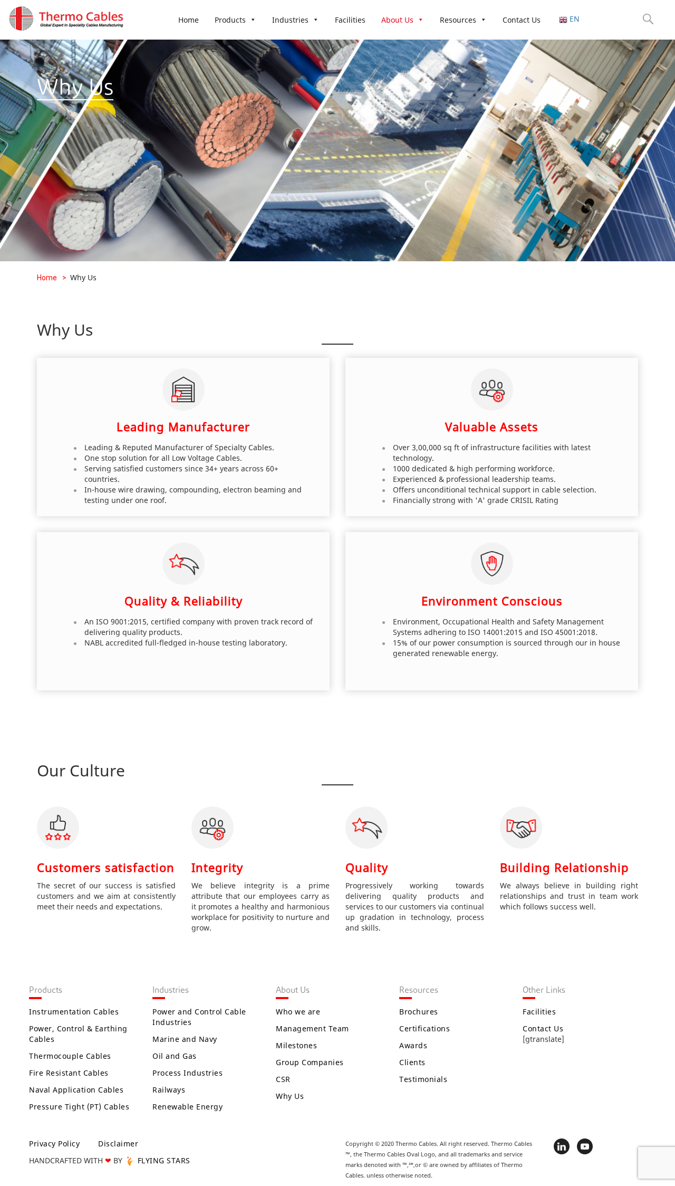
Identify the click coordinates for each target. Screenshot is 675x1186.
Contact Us (522, 20)
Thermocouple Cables (70, 1056)
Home (188, 20)
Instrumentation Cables (74, 1012)
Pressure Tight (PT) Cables (79, 1107)
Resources (458, 20)
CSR (283, 1079)
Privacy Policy (54, 1143)
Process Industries (187, 1073)
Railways (168, 1090)
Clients (412, 1062)
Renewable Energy (187, 1107)
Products (230, 20)
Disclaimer (118, 1143)
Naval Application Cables (76, 1090)
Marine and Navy (184, 1039)
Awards (413, 1045)
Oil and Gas (174, 1056)
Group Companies (310, 1062)
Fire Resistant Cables (69, 1073)
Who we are (298, 1012)
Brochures (418, 1012)
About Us (397, 20)
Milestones (296, 1045)
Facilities (350, 20)
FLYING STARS (162, 1160)
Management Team (312, 1028)
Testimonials (423, 1079)
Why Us (290, 1096)
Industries (290, 20)
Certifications (424, 1028)
